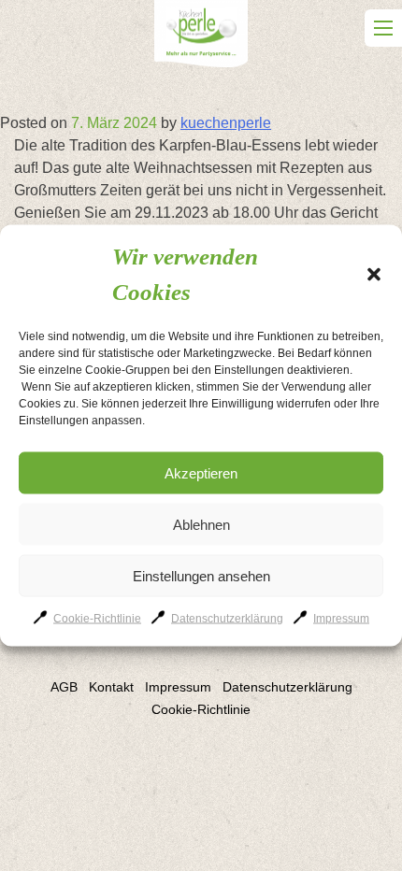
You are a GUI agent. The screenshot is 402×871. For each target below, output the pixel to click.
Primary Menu (383, 28)
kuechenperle (225, 123)
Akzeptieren (201, 472)
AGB (64, 686)
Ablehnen (201, 524)
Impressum (341, 618)
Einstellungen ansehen (201, 575)
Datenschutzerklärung (227, 618)
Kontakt (111, 686)
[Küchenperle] (201, 37)
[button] (374, 273)
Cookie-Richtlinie (97, 618)
